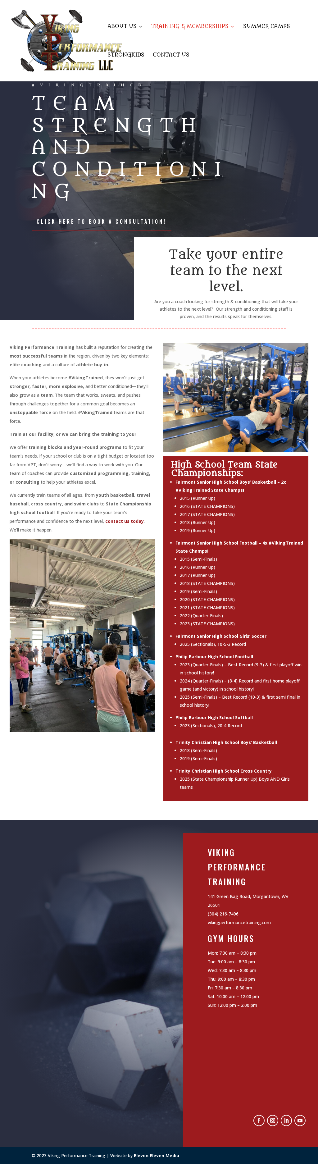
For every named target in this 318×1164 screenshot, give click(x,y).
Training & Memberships (190, 27)
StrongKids (125, 55)
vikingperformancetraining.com (239, 922)
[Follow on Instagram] (272, 1120)
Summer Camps (266, 27)
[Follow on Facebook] (259, 1120)
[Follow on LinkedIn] (286, 1120)
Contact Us (171, 55)
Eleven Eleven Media (156, 1155)
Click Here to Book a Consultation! (101, 221)
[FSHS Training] (235, 450)
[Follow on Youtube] (300, 1120)
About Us (122, 27)
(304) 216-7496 (223, 914)
